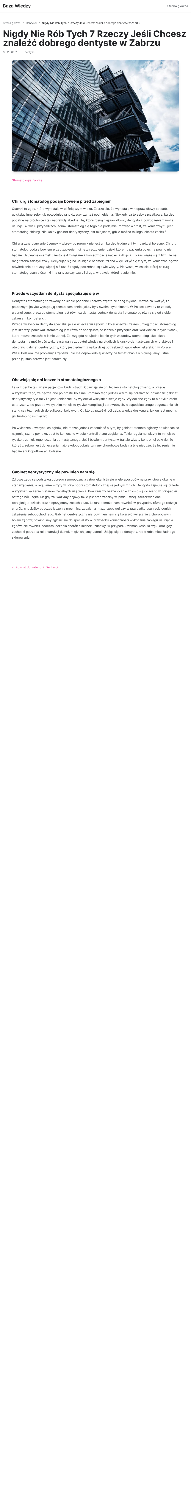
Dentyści (31, 22)
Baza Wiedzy (17, 6)
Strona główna (177, 6)
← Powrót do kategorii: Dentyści (35, 567)
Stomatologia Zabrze (27, 180)
